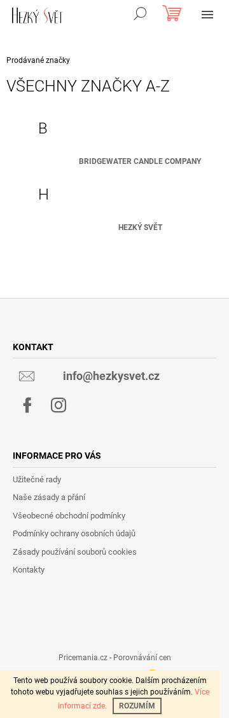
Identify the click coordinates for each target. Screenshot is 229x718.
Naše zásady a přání (49, 497)
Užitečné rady (37, 479)
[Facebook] (27, 405)
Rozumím (137, 705)
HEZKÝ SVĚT (140, 227)
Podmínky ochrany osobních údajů (74, 533)
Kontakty (29, 569)
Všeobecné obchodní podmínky (69, 515)
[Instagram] (58, 405)
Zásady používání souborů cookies (75, 552)
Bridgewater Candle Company (140, 161)
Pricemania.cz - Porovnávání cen (115, 657)
